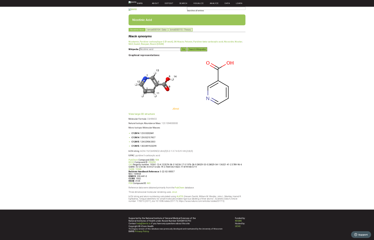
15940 (138, 169)
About (155, 3)
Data (227, 3)
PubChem (133, 160)
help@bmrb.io (144, 223)
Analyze (214, 3)
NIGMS (238, 221)
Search (183, 3)
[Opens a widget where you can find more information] (361, 235)
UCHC (238, 226)
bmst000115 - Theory (180, 30)
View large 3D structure (142, 114)
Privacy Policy (142, 231)
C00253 (152, 162)
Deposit (169, 3)
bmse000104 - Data (157, 30)
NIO (149, 183)
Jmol (174, 192)
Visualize (198, 3)
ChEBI (131, 169)
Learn (239, 3)
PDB (131, 183)
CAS (131, 164)
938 (157, 160)
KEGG (131, 162)
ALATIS (179, 196)
